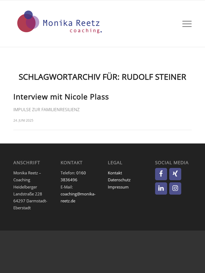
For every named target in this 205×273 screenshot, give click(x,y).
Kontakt (115, 172)
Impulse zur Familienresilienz (46, 110)
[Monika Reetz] (58, 23)
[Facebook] (161, 174)
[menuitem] (186, 23)
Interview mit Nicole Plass (61, 96)
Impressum (118, 187)
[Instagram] (175, 188)
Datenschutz (119, 179)
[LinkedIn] (161, 188)
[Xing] (175, 174)
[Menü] (186, 23)
